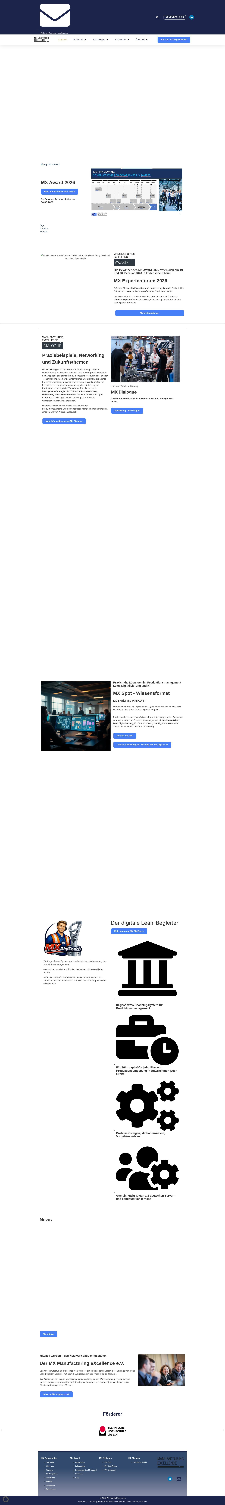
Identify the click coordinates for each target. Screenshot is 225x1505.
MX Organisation (49, 1458)
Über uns (140, 40)
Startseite (62, 40)
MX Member (120, 40)
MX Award (78, 40)
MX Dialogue (99, 40)
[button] (157, 17)
